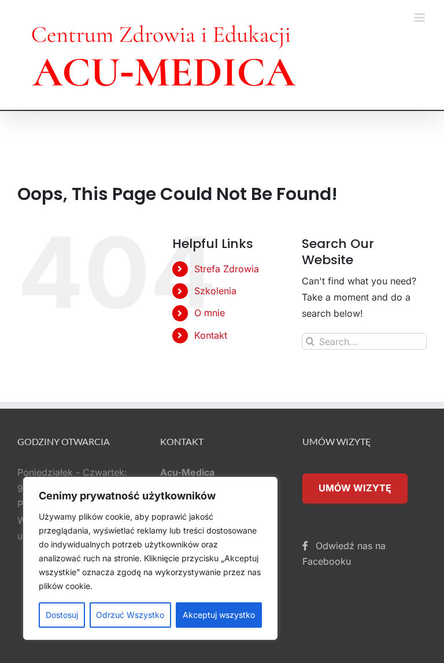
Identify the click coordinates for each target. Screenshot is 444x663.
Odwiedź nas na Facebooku (344, 554)
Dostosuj (62, 615)
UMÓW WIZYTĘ (355, 488)
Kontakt (210, 335)
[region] (150, 558)
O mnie (209, 312)
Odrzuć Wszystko (130, 615)
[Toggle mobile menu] (421, 18)
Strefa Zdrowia (226, 269)
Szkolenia (215, 291)
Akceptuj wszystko (219, 615)
